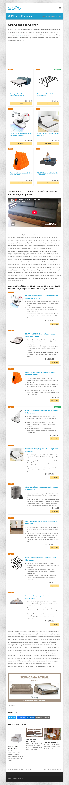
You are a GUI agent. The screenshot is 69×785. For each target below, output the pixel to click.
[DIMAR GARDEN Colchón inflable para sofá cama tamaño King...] (16, 339)
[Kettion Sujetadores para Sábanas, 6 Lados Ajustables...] (16, 563)
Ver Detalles (21, 103)
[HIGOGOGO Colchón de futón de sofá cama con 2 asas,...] (16, 527)
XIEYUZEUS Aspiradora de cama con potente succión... (20, 134)
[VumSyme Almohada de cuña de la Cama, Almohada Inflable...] (21, 160)
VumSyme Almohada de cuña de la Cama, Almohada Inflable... (40, 373)
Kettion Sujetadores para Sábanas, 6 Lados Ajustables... (40, 559)
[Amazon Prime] (30, 98)
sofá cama (19, 35)
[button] (60, 8)
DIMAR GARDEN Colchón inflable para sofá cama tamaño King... (40, 335)
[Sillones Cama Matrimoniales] (34, 732)
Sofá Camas (12, 706)
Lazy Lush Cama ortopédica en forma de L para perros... (40, 597)
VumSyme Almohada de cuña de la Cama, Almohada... (21, 173)
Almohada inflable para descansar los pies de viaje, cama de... (41, 488)
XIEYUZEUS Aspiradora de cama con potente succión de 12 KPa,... (41, 297)
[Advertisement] (34, 55)
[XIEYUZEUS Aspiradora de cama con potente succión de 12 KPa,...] (21, 121)
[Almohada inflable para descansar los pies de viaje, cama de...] (16, 492)
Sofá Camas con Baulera (51, 769)
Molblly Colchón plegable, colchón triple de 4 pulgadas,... (41, 450)
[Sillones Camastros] (52, 734)
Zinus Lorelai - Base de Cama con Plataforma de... (47, 94)
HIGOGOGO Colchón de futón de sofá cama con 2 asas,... (41, 522)
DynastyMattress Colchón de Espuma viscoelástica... (19, 94)
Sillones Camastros (51, 742)
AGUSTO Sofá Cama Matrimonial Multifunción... (47, 173)
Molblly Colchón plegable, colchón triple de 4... (48, 134)
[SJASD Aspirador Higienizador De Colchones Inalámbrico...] (16, 416)
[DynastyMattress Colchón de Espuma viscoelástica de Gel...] (21, 81)
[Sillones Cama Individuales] (16, 736)
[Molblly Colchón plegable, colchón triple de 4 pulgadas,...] (48, 121)
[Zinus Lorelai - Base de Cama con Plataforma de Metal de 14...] (48, 81)
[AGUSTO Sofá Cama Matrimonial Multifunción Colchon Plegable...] (48, 160)
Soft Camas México (14, 778)
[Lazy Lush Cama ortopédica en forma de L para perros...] (16, 601)
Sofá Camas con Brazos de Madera (21, 769)
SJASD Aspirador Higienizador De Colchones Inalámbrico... (41, 412)
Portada (42, 16)
